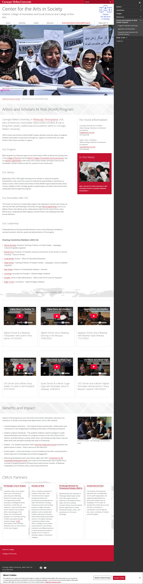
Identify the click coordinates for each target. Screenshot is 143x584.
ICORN (18, 521)
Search (110, 2)
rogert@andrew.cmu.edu (87, 147)
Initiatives (22, 23)
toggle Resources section (140, 16)
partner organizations (13, 161)
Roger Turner (9, 282)
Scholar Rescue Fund (95, 486)
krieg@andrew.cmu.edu (86, 132)
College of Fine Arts (14, 158)
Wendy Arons (9, 252)
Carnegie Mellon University (16, 2)
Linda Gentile (9, 259)
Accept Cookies (119, 578)
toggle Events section (140, 6)
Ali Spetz (7, 278)
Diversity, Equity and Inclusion (46, 445)
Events (8, 23)
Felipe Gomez (9, 263)
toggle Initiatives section (140, 10)
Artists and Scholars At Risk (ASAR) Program (76, 23)
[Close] (140, 578)
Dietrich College (8, 549)
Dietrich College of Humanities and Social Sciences (45, 158)
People (36, 23)
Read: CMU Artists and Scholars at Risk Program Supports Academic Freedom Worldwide (93, 188)
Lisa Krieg (7, 274)
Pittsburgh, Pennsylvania (45, 119)
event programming (49, 207)
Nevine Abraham (10, 245)
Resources (50, 23)
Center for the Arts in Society (32, 8)
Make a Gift (103, 23)
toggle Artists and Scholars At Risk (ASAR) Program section (140, 20)
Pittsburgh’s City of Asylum (15, 486)
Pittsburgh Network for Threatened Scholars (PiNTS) (70, 487)
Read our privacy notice (53, 582)
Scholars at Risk (38, 486)
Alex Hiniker (8, 269)
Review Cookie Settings (102, 578)
